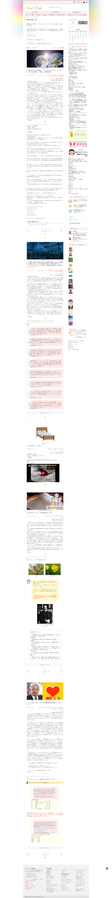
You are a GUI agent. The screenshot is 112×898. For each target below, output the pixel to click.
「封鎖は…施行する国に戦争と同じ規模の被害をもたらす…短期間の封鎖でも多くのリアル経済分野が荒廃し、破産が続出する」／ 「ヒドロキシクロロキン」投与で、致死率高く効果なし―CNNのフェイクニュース (45, 30)
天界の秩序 (70, 89)
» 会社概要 (27, 882)
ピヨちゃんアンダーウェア (80, 870)
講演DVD (48, 873)
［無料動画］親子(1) (72, 73)
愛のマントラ (71, 79)
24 (80, 37)
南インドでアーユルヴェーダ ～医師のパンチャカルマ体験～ (80, 334)
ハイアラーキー (44, 75)
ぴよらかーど (63, 885)
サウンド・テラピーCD (80, 875)
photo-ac (47, 260)
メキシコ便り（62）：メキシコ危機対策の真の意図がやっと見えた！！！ (40, 43)
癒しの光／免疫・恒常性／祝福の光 (75, 83)
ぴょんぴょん (71, 184)
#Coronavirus (43, 826)
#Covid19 (52, 826)
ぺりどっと (70, 182)
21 (72, 37)
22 (75, 37)
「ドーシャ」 (74, 85)
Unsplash (57, 700)
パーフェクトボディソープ (80, 881)
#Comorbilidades (36, 828)
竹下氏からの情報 (56, 76)
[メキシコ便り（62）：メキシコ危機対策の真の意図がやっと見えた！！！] (45, 691)
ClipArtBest (37, 700)
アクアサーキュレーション (80, 884)
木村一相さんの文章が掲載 (50, 589)
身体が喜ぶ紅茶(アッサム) (50, 888)
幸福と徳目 (71, 118)
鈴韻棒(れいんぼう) (79, 876)
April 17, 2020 (51, 832)
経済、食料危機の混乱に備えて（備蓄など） (77, 172)
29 (75, 38)
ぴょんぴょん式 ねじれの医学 (81, 331)
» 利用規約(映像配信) (28, 888)
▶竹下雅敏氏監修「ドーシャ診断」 (75, 171)
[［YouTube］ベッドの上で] (45, 434)
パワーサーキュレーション (80, 882)
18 (83, 35)
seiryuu (69, 186)
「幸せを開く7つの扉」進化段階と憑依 (77, 121)
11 (83, 34)
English (62, 78)
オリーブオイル (63, 870)
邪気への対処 (71, 84)
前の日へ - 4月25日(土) (32, 47)
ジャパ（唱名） (71, 82)
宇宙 (52, 76)
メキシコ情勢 (45, 707)
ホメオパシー (71, 169)
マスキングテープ (64, 888)
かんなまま (70, 185)
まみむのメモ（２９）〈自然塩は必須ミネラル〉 (36, 39)
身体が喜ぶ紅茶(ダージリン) (51, 890)
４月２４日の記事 (31, 91)
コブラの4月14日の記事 (35, 103)
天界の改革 (70, 88)
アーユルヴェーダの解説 (73, 90)
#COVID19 (35, 792)
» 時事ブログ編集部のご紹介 (30, 880)
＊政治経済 (60, 707)
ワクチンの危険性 (72, 178)
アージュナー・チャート (50, 878)
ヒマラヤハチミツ (49, 887)
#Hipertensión (36, 829)
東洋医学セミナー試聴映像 (74, 111)
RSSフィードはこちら (73, 219)
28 (72, 38)
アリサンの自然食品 (49, 891)
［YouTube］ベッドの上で (31, 35)
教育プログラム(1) (74, 117)
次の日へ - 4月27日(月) (58, 47)
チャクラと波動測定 (72, 77)
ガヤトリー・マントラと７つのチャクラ (77, 112)
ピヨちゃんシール (64, 887)
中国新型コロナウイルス (52, 270)
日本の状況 (70, 175)
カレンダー (48, 882)
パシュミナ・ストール (79, 873)
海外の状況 (70, 176)
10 (80, 34)
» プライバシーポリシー (29, 883)
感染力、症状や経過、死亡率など (75, 160)
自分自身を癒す (72, 116)
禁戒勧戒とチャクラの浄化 (74, 120)
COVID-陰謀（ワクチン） (43, 270)
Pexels (47, 68)
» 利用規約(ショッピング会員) (30, 886)
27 (69, 38)
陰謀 (62, 271)
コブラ (39, 75)
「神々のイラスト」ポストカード (52, 885)
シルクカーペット (64, 884)
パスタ (62, 872)
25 (83, 37)
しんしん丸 (70, 187)
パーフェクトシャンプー (80, 879)
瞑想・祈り (70, 165)
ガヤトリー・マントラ (73, 78)
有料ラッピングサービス (80, 888)
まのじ (69, 181)
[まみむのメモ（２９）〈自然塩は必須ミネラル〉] (45, 501)
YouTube (28, 463)
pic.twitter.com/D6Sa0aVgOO (39, 795)
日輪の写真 (70, 81)
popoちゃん (40, 707)
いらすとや (47, 443)
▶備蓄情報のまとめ (72, 173)
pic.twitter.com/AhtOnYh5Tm (39, 831)
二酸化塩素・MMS (72, 168)
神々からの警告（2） (73, 114)
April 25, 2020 (38, 334)
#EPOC (45, 829)
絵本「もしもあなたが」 (50, 876)
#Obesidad (41, 829)
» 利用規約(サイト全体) (29, 885)
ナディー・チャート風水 (65, 882)
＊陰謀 (59, 270)
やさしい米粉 (63, 876)
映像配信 (74, 234)
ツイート (51, 78)
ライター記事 (71, 180)
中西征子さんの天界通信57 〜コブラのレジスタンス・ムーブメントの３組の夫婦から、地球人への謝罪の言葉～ (45, 25)
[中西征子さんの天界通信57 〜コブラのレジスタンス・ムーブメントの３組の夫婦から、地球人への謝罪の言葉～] (45, 58)
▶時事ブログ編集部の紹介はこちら (78, 241)
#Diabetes (53, 828)
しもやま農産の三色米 (65, 875)
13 (69, 35)
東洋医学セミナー (83, 233)
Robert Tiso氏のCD (79, 878)
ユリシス (70, 191)
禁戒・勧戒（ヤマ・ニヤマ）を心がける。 (77, 66)
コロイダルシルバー (72, 166)
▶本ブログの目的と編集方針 (77, 207)
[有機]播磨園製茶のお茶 (65, 873)
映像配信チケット (49, 872)
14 (72, 35)
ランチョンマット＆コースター (66, 881)
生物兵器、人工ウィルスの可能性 (75, 179)
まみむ (69, 192)
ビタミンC (70, 163)
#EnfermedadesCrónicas (46, 828)
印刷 (58, 78)
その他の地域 (58, 708)
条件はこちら (61, 80)
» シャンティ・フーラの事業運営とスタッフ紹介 (33, 879)
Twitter (28, 325)
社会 (62, 708)
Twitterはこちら (72, 217)
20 (69, 37)
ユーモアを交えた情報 (73, 193)
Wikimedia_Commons (41, 624)
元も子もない (49, 301)
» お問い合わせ (27, 889)
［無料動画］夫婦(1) (72, 72)
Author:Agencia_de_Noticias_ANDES (45, 700)
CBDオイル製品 (78, 885)
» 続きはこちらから (45, 412)
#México (48, 826)
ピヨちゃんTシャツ (64, 890)
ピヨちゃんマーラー (79, 872)
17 (80, 35)
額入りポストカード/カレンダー (51, 884)
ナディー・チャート (49, 879)
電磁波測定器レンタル (79, 890)
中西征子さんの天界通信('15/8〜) (53, 75)
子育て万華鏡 (78, 337)
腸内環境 (70, 167)
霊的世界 (61, 76)
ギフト (77, 887)
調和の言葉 (48, 881)
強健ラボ (37, 631)
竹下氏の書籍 (48, 875)
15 (75, 35)
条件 (77, 212)
